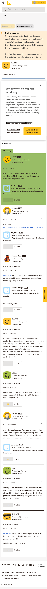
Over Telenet (5, 572)
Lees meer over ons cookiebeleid (19, 123)
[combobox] (23, 9)
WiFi (5, 16)
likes (23, 191)
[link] (8, 27)
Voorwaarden (20, 572)
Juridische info (31, 572)
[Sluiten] (40, 85)
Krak (20, 186)
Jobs (12, 572)
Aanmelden (40, 3)
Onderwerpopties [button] (23, 26)
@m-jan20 (7, 276)
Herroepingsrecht (7, 575)
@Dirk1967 (7, 534)
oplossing (40, 191)
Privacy (16, 575)
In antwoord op (11, 266)
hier (27, 48)
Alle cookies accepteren (32, 131)
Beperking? (15, 578)
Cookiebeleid (5, 578)
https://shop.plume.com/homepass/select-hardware (23, 227)
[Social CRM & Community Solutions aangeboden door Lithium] (41, 566)
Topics (2, 2)
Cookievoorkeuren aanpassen (13, 131)
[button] (42, 72)
